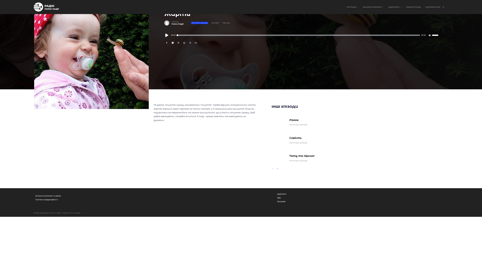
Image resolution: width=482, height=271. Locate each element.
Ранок (294, 120)
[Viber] (178, 42)
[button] (443, 7)
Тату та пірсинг (302, 155)
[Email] (195, 42)
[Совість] (279, 140)
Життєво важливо (200, 23)
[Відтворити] (167, 35)
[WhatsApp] (184, 42)
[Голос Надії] (168, 22)
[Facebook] (166, 42)
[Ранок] (279, 122)
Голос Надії (178, 24)
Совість (295, 138)
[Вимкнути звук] (429, 35)
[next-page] (277, 169)
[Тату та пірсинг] (279, 158)
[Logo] (46, 7)
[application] (301, 35)
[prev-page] (273, 169)
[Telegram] (172, 42)
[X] (189, 42)
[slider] (435, 35)
